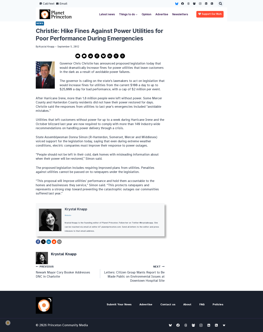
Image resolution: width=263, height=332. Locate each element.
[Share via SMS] (84, 56)
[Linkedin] (206, 3)
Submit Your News (119, 304)
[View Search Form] (220, 4)
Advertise (161, 14)
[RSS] (212, 3)
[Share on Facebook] (97, 56)
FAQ (202, 304)
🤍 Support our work (210, 14)
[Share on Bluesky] (103, 56)
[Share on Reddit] (90, 56)
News (39, 23)
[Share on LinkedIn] (109, 56)
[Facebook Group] (194, 3)
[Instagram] (200, 3)
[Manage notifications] (7, 322)
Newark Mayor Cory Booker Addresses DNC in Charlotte (63, 271)
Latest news (107, 14)
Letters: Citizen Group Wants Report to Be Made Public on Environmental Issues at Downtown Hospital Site (134, 274)
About (187, 304)
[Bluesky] (176, 3)
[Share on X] (116, 56)
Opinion (146, 14)
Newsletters (180, 14)
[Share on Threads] (122, 56)
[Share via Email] (77, 56)
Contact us (167, 304)
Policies (218, 304)
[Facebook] (182, 3)
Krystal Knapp (76, 209)
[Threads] (188, 3)
